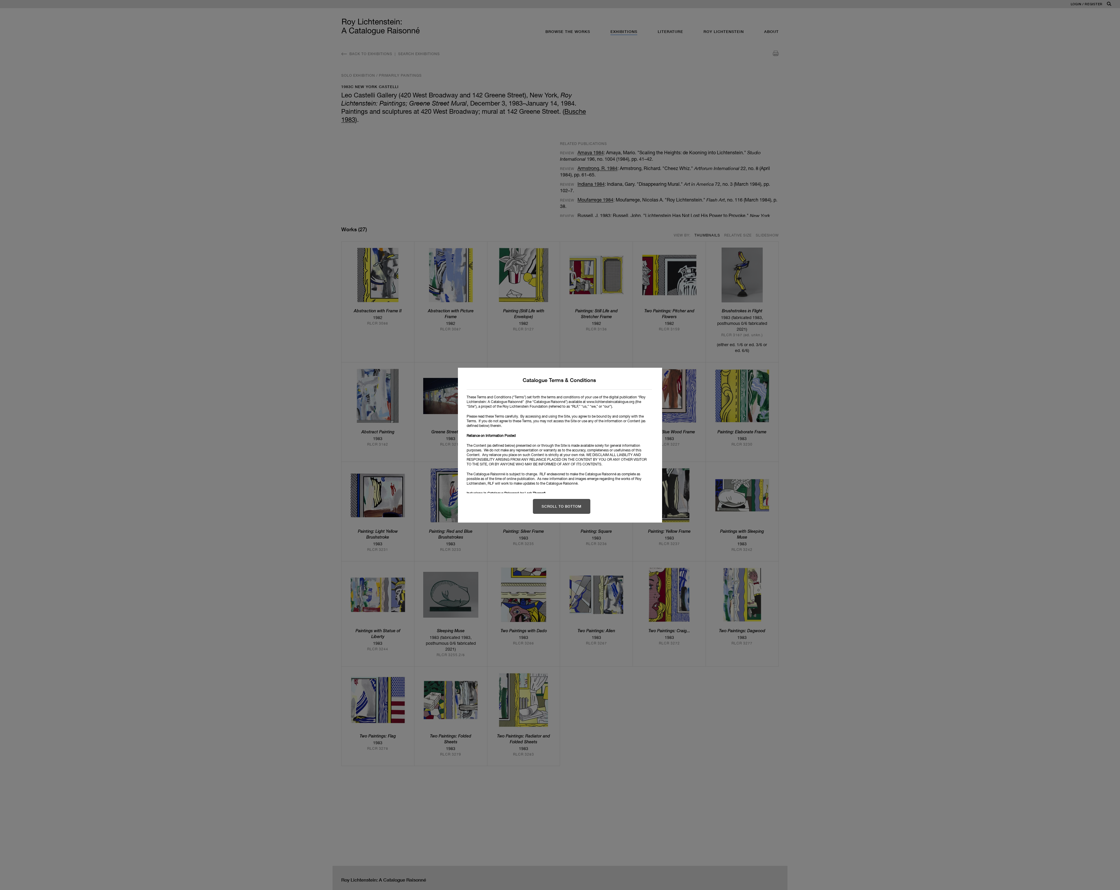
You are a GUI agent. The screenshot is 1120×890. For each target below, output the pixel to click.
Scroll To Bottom (562, 506)
